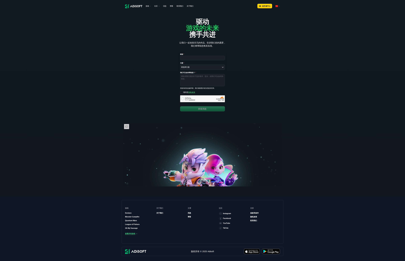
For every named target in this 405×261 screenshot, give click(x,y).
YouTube (226, 223)
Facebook (227, 218)
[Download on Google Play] (271, 251)
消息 (164, 6)
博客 (171, 6)
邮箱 (182, 54)
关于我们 (190, 6)
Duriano (128, 213)
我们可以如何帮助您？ (188, 72)
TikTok (225, 228)
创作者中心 (266, 6)
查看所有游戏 (130, 234)
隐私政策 (191, 92)
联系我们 (180, 6)
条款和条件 (254, 213)
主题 (182, 63)
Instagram (227, 213)
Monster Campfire (132, 217)
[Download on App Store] (252, 251)
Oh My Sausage (131, 228)
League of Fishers (132, 224)
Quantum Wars (131, 220)
